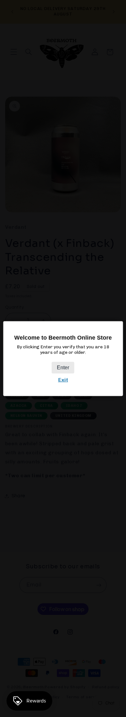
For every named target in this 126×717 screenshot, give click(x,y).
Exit (63, 380)
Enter (63, 367)
